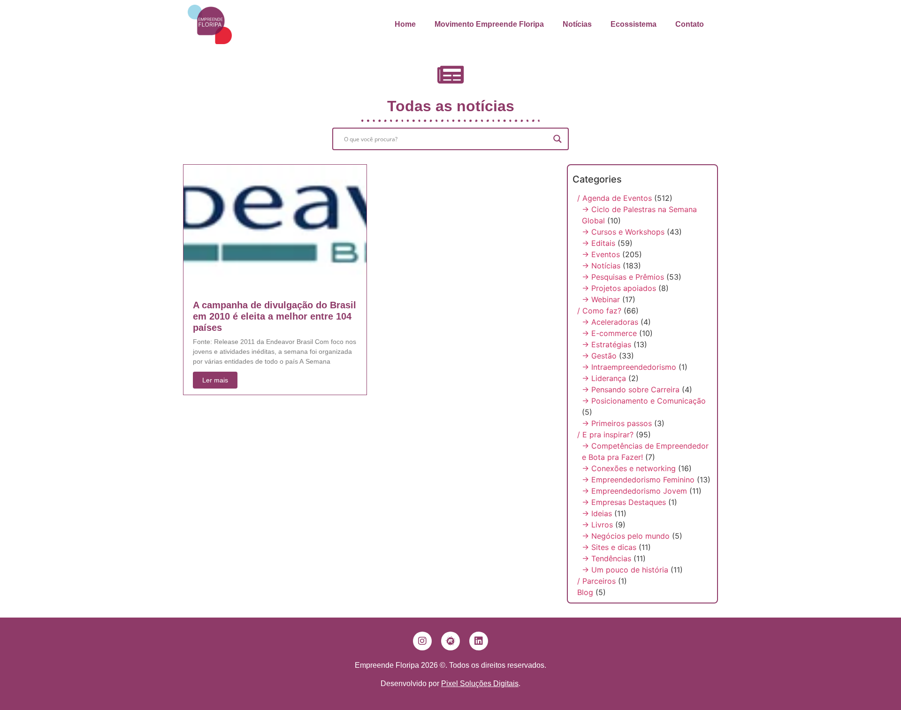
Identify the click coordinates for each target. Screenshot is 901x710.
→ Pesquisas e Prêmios (623, 277)
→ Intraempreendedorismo (629, 367)
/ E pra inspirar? (605, 434)
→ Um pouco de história (625, 569)
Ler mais (215, 380)
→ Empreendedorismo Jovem (634, 491)
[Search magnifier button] (557, 138)
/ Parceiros (596, 581)
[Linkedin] (478, 641)
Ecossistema (634, 24)
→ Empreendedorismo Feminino (638, 479)
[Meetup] (450, 641)
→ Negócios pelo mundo (626, 536)
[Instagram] (422, 641)
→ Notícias (601, 265)
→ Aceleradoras (610, 322)
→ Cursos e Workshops (623, 232)
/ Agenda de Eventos (614, 198)
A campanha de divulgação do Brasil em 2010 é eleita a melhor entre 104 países (274, 316)
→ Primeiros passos (617, 423)
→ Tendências (606, 558)
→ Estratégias (606, 344)
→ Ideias (597, 513)
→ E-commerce (609, 333)
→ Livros (597, 524)
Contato (689, 24)
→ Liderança (604, 378)
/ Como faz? (599, 310)
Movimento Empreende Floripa (489, 24)
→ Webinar (601, 299)
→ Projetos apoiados (619, 288)
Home (405, 24)
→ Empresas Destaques (624, 502)
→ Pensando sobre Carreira (631, 389)
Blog (585, 592)
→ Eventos (601, 254)
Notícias (577, 24)
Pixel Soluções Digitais (480, 683)
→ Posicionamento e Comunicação (644, 400)
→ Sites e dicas (609, 547)
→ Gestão (599, 355)
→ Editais (598, 243)
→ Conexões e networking (629, 468)
